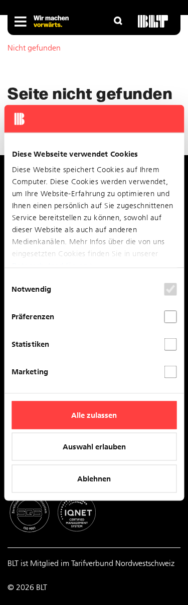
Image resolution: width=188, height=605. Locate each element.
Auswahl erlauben (94, 446)
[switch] (170, 316)
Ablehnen (94, 478)
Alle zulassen (94, 414)
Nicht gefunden (34, 48)
